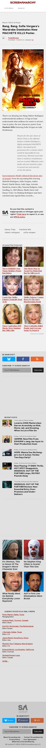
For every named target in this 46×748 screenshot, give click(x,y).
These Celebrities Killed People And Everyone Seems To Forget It (33, 328)
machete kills (25, 229)
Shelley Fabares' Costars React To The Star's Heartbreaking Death (34, 299)
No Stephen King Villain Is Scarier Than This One (32, 564)
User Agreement (29, 739)
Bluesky (10, 720)
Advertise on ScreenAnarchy (23, 742)
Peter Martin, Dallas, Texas (13, 615)
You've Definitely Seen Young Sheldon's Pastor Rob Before (11, 271)
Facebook (24, 720)
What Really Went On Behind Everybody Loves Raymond (11, 597)
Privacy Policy (14, 739)
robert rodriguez (12, 232)
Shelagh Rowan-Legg (11, 655)
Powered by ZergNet (37, 334)
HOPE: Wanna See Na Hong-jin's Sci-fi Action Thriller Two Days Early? (28, 455)
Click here (21, 214)
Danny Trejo (10, 229)
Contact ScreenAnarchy (33, 737)
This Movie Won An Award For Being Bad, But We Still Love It (33, 271)
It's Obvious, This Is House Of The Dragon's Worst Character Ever (11, 565)
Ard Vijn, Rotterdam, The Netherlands (17, 626)
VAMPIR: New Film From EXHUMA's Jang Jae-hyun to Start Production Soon (28, 441)
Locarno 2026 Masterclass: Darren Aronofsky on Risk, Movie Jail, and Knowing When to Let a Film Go (28, 427)
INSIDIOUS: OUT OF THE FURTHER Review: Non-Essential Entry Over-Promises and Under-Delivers (26, 489)
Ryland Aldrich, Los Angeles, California (18, 650)
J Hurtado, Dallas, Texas (12, 632)
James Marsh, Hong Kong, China (15, 638)
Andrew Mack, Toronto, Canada (15, 620)
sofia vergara (29, 232)
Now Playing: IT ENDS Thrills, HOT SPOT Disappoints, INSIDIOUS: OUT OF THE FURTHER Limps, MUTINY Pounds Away (29, 470)
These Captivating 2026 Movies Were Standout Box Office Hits (11, 328)
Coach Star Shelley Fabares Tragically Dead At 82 (12, 299)
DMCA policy (19, 217)
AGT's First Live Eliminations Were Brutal (33, 596)
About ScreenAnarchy (11, 737)
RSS (38, 720)
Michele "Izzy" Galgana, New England (17, 644)
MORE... (5, 661)
